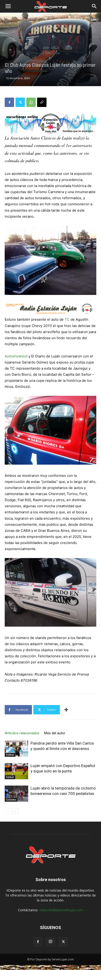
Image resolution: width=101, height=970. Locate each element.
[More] (66, 709)
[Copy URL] (42, 102)
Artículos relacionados (22, 733)
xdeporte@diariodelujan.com (61, 910)
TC (67, 319)
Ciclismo (11, 799)
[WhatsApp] (31, 102)
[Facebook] (9, 102)
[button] (8, 6)
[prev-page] (8, 811)
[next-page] (15, 811)
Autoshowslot (16, 356)
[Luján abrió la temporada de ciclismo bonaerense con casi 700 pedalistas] (16, 794)
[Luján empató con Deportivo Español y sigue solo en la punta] (16, 771)
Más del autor (54, 733)
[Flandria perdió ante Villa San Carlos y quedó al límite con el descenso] (16, 749)
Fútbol (10, 754)
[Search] (94, 6)
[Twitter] (20, 102)
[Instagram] (50, 941)
